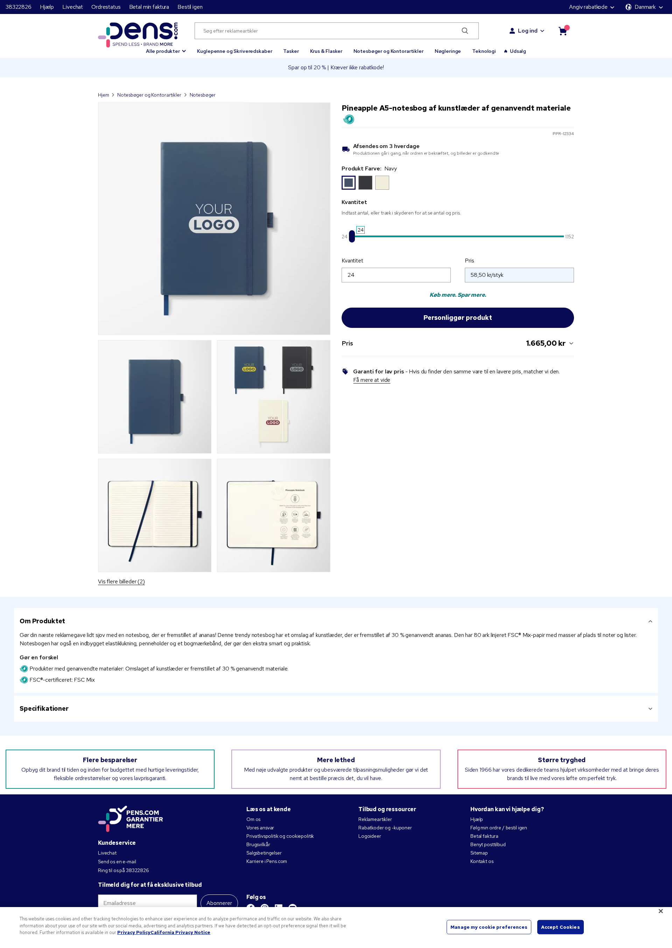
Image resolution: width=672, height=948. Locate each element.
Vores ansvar (260, 827)
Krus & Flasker (326, 51)
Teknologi (484, 51)
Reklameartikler (375, 819)
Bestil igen (189, 6)
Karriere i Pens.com (266, 861)
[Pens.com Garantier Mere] (130, 818)
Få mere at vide (371, 380)
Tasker (291, 51)
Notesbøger (203, 95)
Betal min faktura (149, 6)
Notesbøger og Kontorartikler (389, 51)
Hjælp (47, 6)
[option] (349, 183)
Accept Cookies (560, 927)
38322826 (18, 6)
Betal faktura (484, 836)
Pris (469, 260)
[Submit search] (465, 30)
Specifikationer (44, 708)
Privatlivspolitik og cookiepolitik (280, 836)
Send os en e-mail (117, 861)
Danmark (645, 6)
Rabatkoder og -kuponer (385, 827)
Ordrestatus (105, 6)
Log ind (528, 30)
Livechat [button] (72, 6)
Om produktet (42, 621)
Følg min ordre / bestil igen (498, 827)
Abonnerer (219, 903)
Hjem (103, 95)
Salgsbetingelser (264, 853)
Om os (253, 819)
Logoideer (369, 836)
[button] (166, 48)
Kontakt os (481, 861)
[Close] (660, 911)
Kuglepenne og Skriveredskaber (234, 51)
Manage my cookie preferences (488, 927)
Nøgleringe (448, 51)
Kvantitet (352, 260)
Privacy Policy (133, 932)
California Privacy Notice (180, 932)
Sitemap (479, 853)
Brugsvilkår (258, 844)
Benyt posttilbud (488, 844)
